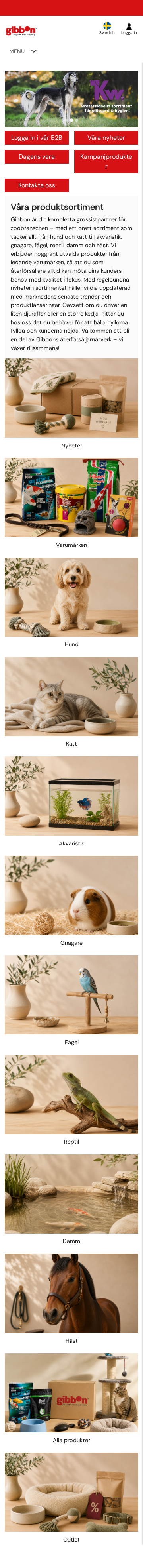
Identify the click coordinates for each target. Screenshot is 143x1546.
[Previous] (18, 99)
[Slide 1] (66, 120)
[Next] (125, 99)
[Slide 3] (76, 120)
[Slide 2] (71, 120)
